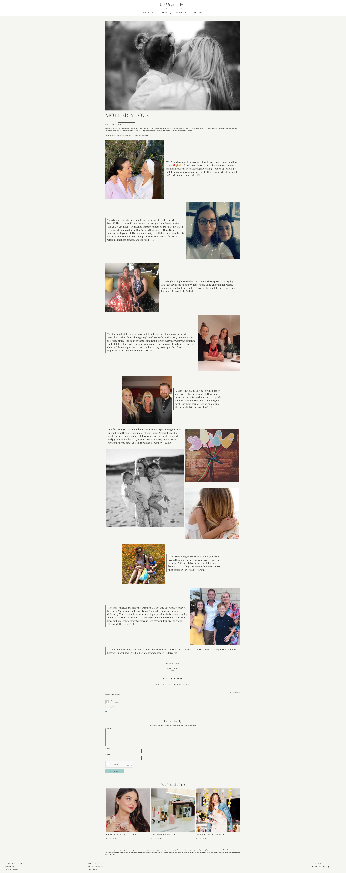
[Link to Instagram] (316, 867)
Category (165, 13)
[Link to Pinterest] (320, 867)
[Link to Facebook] (312, 867)
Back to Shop (149, 13)
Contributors (182, 13)
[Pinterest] (178, 679)
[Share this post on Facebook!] (171, 679)
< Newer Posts (163, 685)
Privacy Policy (9, 866)
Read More (111, 839)
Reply (109, 712)
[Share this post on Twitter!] (174, 679)
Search (197, 13)
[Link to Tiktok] (329, 867)
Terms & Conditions (11, 869)
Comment (110, 728)
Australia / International (95, 866)
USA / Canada (92, 869)
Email (109, 755)
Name (108, 748)
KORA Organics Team (126, 122)
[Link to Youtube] (324, 867)
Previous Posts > (180, 685)
